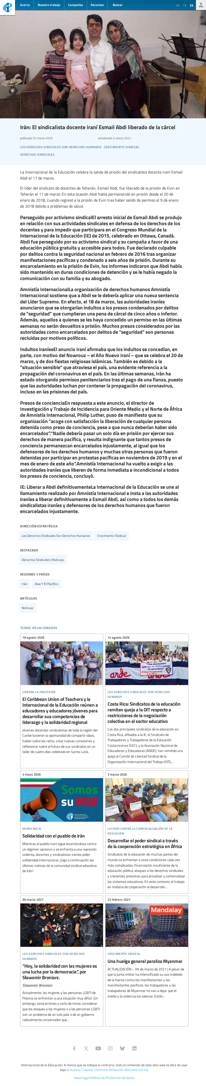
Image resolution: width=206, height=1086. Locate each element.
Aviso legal (81, 1077)
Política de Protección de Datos (112, 1077)
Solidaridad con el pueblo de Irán (61, 823)
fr (184, 5)
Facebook (74, 1048)
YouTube (98, 1048)
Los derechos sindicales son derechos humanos (56, 535)
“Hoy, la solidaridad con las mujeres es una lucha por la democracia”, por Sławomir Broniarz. (61, 960)
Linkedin (134, 1048)
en (178, 5)
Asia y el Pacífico (46, 583)
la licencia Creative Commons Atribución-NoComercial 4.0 (107, 1069)
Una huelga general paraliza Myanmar (147, 948)
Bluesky (122, 1048)
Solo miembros (201, 5)
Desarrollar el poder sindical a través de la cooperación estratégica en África (147, 831)
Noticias (27, 608)
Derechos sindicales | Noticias (43, 559)
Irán (24, 583)
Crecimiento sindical (111, 535)
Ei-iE (7, 8)
